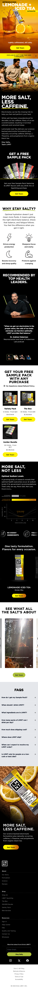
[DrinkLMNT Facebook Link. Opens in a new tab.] (27, 960)
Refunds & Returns (19, 971)
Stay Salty (19, 954)
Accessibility (19, 979)
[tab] (10, 357)
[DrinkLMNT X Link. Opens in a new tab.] (19, 960)
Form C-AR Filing (19, 968)
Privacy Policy (19, 974)
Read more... (7, 489)
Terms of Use (19, 976)
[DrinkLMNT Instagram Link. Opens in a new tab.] (10, 960)
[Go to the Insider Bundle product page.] (10, 431)
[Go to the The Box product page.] (27, 398)
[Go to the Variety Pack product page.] (10, 398)
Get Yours (20, 48)
